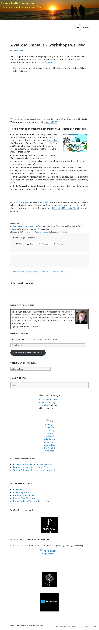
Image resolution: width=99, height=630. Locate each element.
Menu (86, 27)
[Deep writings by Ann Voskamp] (49, 579)
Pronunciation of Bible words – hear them (32, 501)
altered (36, 229)
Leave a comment (59, 272)
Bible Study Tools (21, 492)
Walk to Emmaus (25, 272)
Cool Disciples (20, 202)
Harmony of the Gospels (24, 495)
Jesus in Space (53, 140)
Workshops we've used (41, 272)
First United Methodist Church (65, 208)
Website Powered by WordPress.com (26, 625)
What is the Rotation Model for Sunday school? (48, 402)
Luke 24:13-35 (50, 122)
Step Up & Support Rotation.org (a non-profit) (34, 470)
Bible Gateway (19, 489)
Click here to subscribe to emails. (28, 352)
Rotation (49, 62)
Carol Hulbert (18, 50)
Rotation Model (45, 202)
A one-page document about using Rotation (33, 464)
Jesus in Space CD (43, 232)
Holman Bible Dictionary (24, 498)
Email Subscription (19, 333)
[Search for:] (49, 385)
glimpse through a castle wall (22, 226)
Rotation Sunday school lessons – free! (30, 467)
